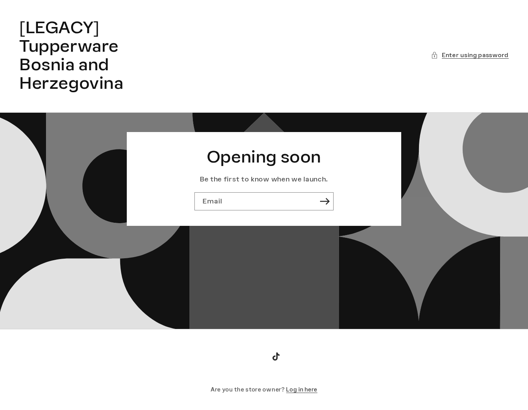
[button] (470, 55)
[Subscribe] (324, 201)
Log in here (301, 389)
